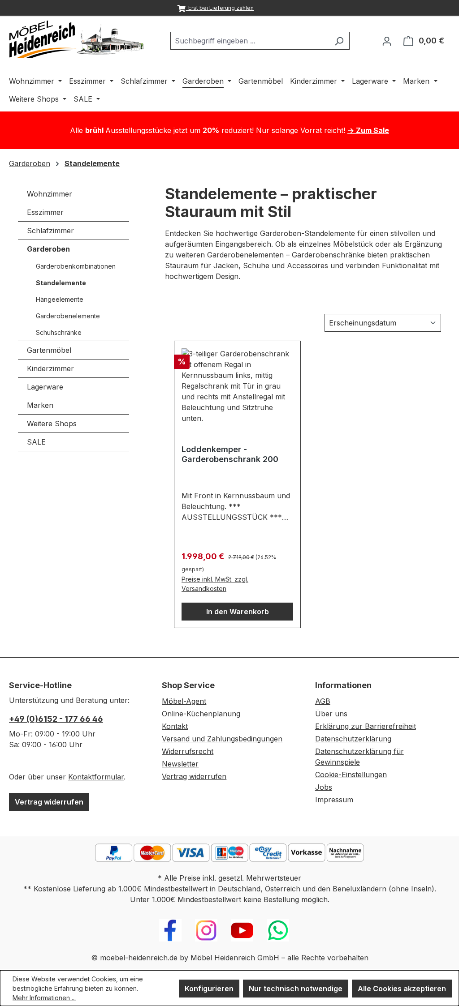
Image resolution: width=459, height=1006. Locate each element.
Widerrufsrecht (187, 751)
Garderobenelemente (68, 316)
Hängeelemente (59, 299)
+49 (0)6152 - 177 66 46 (56, 718)
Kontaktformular (96, 776)
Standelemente (61, 283)
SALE (36, 441)
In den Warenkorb (237, 611)
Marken (40, 405)
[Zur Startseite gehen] (76, 39)
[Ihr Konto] (387, 41)
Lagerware (45, 386)
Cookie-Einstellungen (351, 774)
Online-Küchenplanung (201, 713)
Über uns (331, 713)
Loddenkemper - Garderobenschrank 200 (230, 454)
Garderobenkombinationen (76, 266)
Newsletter (180, 763)
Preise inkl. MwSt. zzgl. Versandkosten (215, 583)
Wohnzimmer (49, 193)
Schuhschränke (59, 332)
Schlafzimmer (50, 230)
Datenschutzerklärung (353, 738)
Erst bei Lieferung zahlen (220, 7)
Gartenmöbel (49, 350)
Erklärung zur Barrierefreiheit (365, 726)
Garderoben (48, 248)
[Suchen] (339, 41)
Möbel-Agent (184, 701)
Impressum (334, 799)
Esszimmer (45, 212)
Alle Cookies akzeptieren (402, 988)
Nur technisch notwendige (295, 988)
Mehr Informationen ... (44, 998)
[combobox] (249, 41)
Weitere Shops (52, 423)
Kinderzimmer (50, 368)
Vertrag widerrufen (49, 801)
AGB (322, 701)
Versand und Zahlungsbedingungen (222, 738)
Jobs (323, 787)
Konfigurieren (209, 988)
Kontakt (175, 726)
